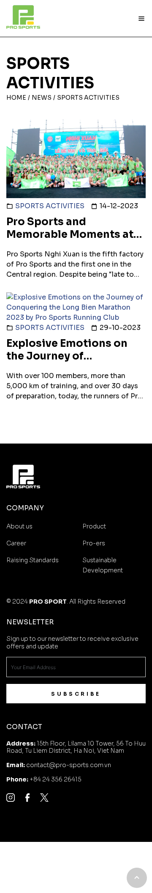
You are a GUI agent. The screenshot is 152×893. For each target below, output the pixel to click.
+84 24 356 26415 (55, 779)
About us (19, 526)
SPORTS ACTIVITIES (49, 205)
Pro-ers (93, 543)
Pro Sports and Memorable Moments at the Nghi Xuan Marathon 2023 (71, 241)
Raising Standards (32, 560)
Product (94, 526)
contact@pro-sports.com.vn (68, 765)
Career (16, 543)
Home (16, 97)
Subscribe (75, 694)
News (42, 97)
